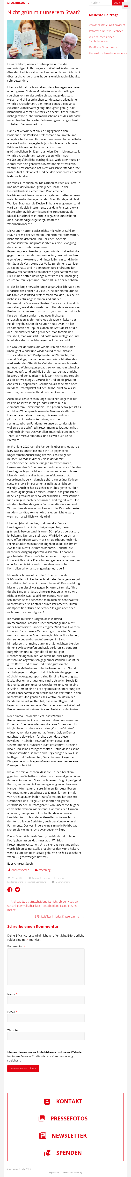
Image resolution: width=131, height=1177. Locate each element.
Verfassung (41, 881)
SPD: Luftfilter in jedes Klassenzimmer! (60, 916)
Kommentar (16, 946)
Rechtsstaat (29, 881)
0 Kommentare (62, 881)
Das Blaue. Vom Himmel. (104, 47)
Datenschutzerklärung (72, 1172)
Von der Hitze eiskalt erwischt (107, 25)
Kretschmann (60, 878)
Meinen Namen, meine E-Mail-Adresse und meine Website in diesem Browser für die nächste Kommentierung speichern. (44, 1056)
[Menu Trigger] (126, 5)
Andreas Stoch (20, 870)
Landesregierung (15, 881)
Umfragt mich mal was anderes (108, 53)
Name (12, 994)
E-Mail (12, 1012)
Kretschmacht (46, 878)
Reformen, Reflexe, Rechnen (106, 31)
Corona (35, 878)
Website (12, 1030)
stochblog (44, 870)
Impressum (54, 1172)
